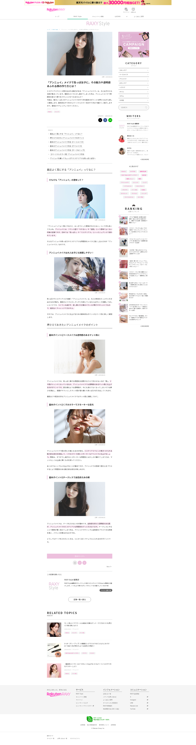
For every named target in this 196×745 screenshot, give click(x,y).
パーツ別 (82, 632)
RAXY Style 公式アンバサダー (72, 653)
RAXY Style (78, 16)
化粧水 (143, 190)
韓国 (140, 179)
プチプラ (84, 653)
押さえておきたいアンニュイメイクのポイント (67, 138)
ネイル (121, 92)
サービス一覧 (50, 738)
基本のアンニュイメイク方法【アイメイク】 (66, 146)
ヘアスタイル (127, 186)
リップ (144, 182)
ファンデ (143, 193)
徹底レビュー (130, 179)
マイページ (79, 700)
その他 (121, 100)
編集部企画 (143, 171)
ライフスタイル (129, 197)
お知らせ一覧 (107, 694)
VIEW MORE (144, 159)
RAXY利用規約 (107, 706)
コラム (121, 96)
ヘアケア (122, 87)
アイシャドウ (124, 182)
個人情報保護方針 (92, 725)
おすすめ (132, 171)
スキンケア (123, 70)
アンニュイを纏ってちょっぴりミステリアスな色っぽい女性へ (73, 158)
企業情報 (82, 725)
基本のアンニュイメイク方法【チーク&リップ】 (67, 150)
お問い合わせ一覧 (62, 738)
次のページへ (80, 556)
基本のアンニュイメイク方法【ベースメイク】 (67, 142)
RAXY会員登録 (134, 694)
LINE (131, 703)
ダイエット (124, 193)
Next (109, 567)
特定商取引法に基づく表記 (111, 709)
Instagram (133, 700)
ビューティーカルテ (82, 703)
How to (49, 111)
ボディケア (122, 83)
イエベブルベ (139, 186)
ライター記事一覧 (106, 590)
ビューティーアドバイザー (84, 706)
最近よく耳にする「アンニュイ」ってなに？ (66, 134)
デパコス (134, 193)
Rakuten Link (134, 706)
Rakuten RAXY (56, 9)
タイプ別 (140, 197)
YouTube (132, 709)
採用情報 (113, 725)
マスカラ (92, 653)
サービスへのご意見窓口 (110, 703)
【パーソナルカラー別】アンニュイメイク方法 (67, 154)
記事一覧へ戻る (80, 599)
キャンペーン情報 (98, 16)
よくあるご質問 (139, 16)
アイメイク (55, 109)
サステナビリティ (75, 738)
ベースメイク (123, 74)
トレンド (57, 111)
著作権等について (104, 725)
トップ (57, 16)
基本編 (144, 175)
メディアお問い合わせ (109, 697)
